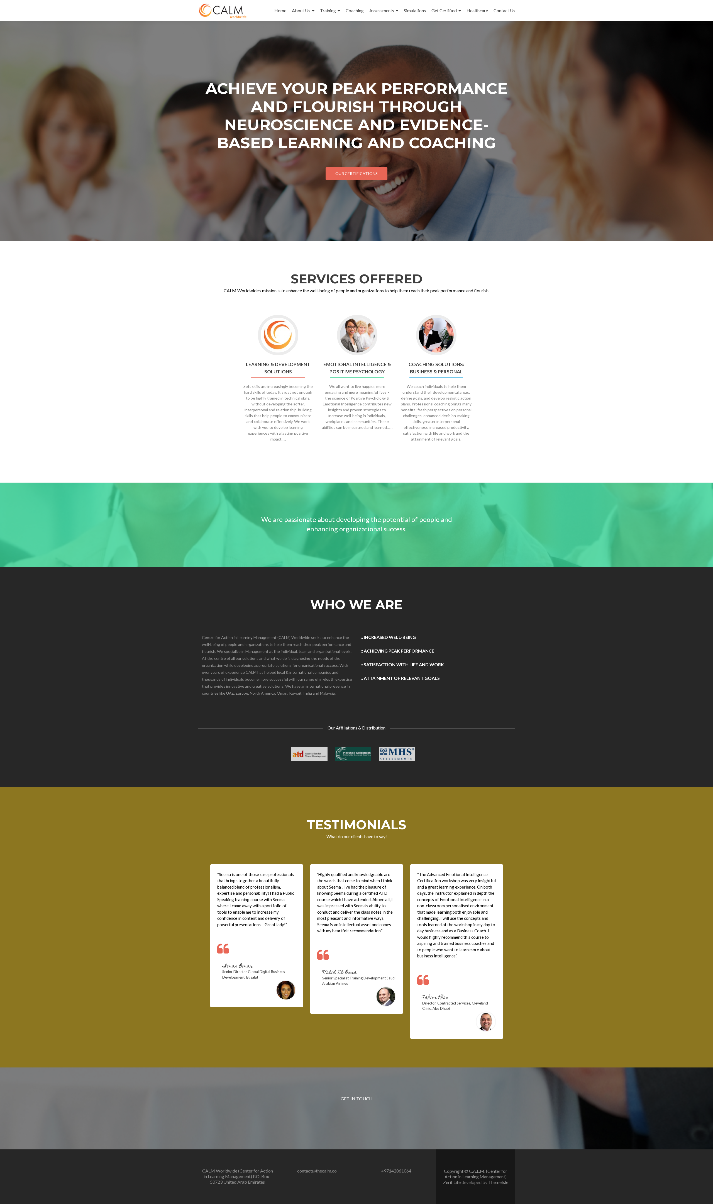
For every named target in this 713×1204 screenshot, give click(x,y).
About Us (301, 10)
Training (328, 10)
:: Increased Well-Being (388, 637)
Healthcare (477, 10)
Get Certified (444, 10)
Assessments (381, 10)
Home (280, 10)
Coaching (355, 10)
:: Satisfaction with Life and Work (402, 664)
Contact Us (504, 10)
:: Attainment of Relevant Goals (400, 678)
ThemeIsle (498, 1182)
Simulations (415, 10)
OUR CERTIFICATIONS (356, 173)
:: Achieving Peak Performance (397, 650)
